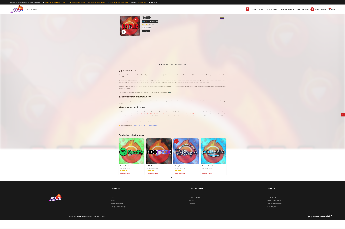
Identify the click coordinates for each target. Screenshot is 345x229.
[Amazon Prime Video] (213, 151)
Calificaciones (154, 24)
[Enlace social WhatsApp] (154, 2)
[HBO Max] (159, 151)
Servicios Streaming (125, 168)
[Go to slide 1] (171, 177)
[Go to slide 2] (173, 177)
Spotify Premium (125, 166)
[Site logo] (17, 9)
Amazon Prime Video (209, 166)
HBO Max (150, 166)
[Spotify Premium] (131, 151)
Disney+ (177, 166)
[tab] (163, 63)
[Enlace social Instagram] (152, 2)
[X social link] (150, 2)
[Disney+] (186, 151)
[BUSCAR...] (247, 9)
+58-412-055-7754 (141, 2)
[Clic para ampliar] (123, 32)
